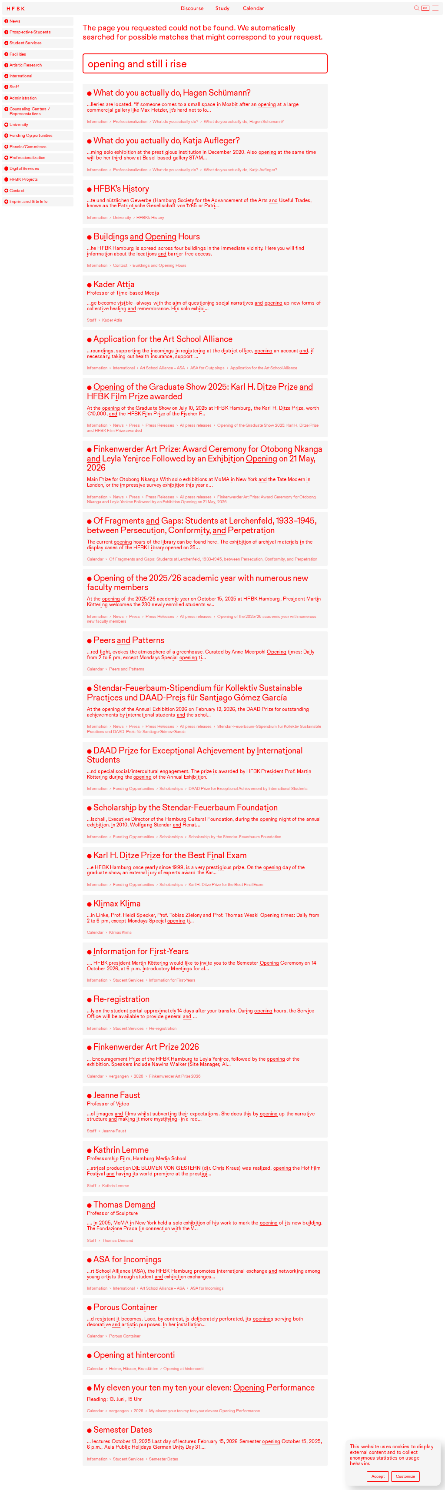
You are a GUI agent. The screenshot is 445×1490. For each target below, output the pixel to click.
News (15, 21)
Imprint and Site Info (29, 201)
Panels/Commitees (28, 147)
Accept (378, 1476)
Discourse (192, 8)
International (21, 76)
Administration (23, 98)
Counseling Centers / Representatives (30, 111)
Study (223, 8)
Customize (405, 1476)
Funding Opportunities (31, 135)
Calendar (253, 8)
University (19, 125)
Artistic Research (26, 65)
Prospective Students (30, 32)
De (425, 8)
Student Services (26, 43)
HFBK (17, 9)
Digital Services (24, 168)
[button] (6, 21)
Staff (15, 87)
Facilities (18, 54)
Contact (17, 191)
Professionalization (28, 158)
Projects (24, 179)
